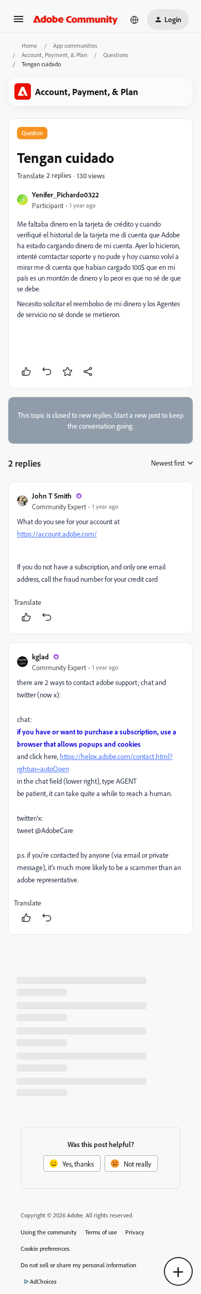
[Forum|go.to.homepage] (75, 19)
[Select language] (134, 19)
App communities (75, 45)
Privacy (134, 1232)
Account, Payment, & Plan (54, 55)
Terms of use (101, 1232)
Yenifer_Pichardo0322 (65, 194)
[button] (18, 22)
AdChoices (43, 1281)
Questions (115, 55)
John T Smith (52, 495)
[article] (100, 557)
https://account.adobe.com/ (57, 533)
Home (29, 45)
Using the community (49, 1232)
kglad (40, 656)
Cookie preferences (45, 1248)
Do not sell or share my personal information (79, 1265)
